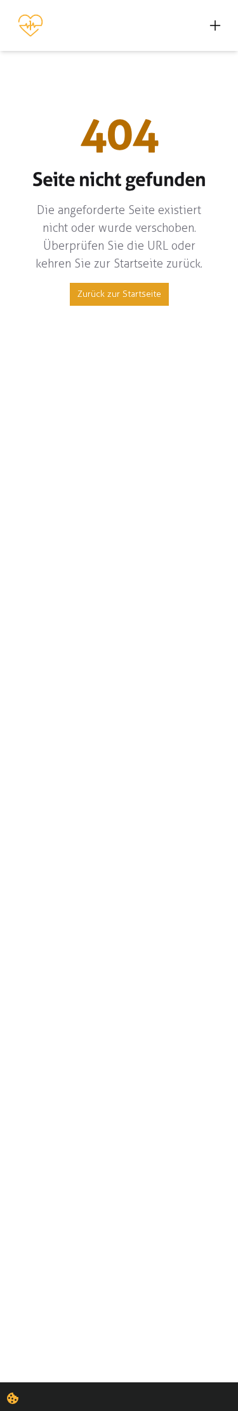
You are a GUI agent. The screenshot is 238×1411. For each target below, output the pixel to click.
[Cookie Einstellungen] (12, 1398)
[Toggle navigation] (215, 25)
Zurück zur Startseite (119, 294)
